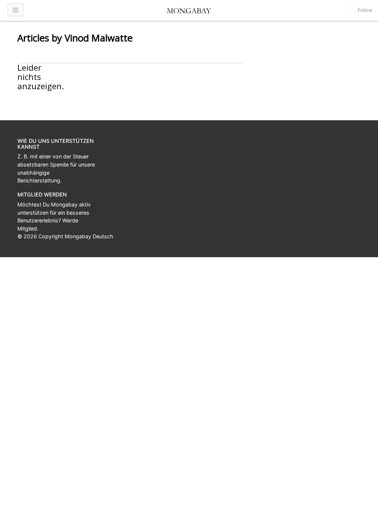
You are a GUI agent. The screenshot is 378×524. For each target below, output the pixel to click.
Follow (365, 10)
